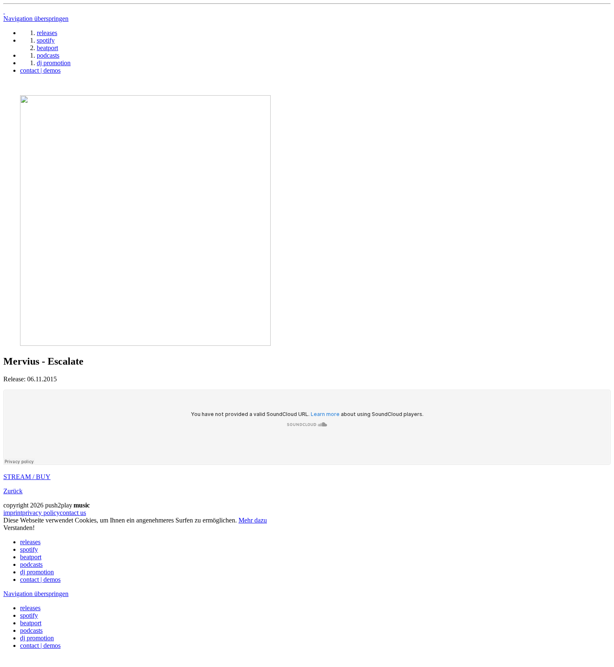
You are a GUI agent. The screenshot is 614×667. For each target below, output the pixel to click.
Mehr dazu (252, 520)
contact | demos (40, 579)
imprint (12, 512)
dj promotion (37, 572)
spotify (29, 549)
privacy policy (41, 512)
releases (30, 541)
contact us (73, 512)
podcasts (31, 564)
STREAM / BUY (27, 476)
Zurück (13, 491)
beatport (30, 556)
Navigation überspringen (36, 18)
